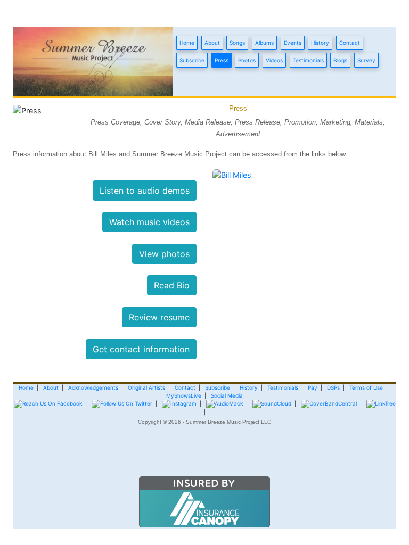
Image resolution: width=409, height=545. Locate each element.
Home (186, 42)
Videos (274, 60)
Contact (349, 42)
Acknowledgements (93, 387)
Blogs (340, 60)
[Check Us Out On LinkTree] (381, 403)
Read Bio (172, 285)
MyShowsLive (183, 395)
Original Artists (146, 387)
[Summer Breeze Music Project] (93, 60)
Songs (237, 42)
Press (221, 60)
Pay (312, 387)
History (320, 42)
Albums (264, 42)
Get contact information (141, 349)
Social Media (227, 395)
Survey (366, 60)
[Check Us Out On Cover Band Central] (329, 403)
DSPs (333, 387)
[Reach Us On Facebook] (48, 403)
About (212, 42)
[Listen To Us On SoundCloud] (271, 403)
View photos (164, 254)
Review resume (159, 317)
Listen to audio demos (145, 190)
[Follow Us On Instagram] (179, 403)
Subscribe (191, 60)
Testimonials (308, 60)
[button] (204, 455)
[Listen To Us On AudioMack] (224, 403)
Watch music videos (149, 222)
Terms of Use (366, 387)
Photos (247, 60)
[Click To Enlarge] (231, 174)
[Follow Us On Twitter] (122, 403)
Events (292, 42)
